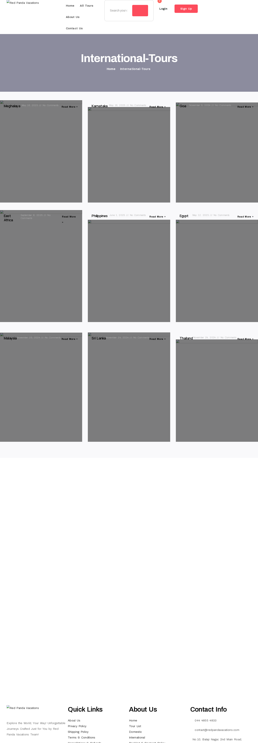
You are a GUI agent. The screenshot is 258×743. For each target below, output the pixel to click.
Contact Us (74, 28)
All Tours (86, 5)
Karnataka (99, 106)
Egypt (184, 216)
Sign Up (186, 8)
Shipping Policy (78, 731)
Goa (183, 106)
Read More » (70, 107)
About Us (73, 17)
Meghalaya (12, 106)
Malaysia (10, 338)
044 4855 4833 (205, 720)
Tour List (135, 726)
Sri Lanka (99, 338)
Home (70, 5)
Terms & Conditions (81, 737)
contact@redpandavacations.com (217, 729)
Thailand (186, 338)
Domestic (135, 731)
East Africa (8, 218)
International (137, 737)
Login (163, 8)
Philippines (99, 216)
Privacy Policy (77, 726)
